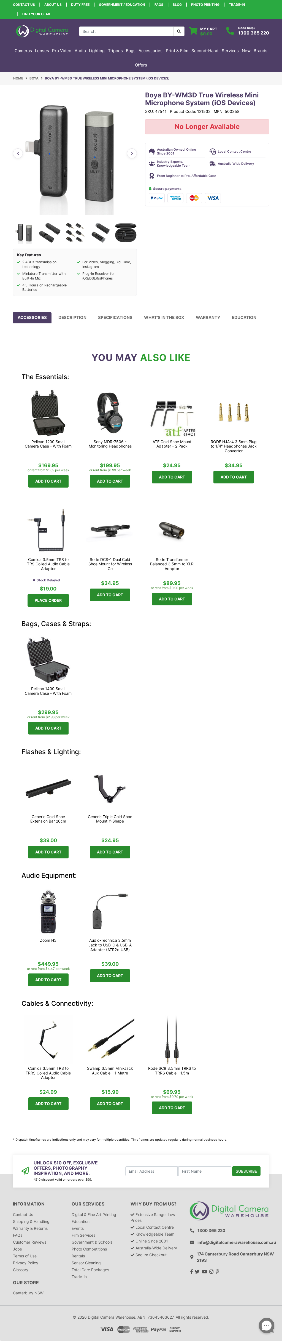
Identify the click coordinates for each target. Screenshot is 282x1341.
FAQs (158, 4)
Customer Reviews (29, 1242)
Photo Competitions (89, 1249)
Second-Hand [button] (204, 50)
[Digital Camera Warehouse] (42, 30)
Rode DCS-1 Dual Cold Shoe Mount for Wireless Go (110, 564)
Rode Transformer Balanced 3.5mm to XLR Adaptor (172, 564)
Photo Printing (205, 4)
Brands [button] (260, 50)
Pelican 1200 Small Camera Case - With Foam (48, 444)
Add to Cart (48, 481)
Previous (18, 153)
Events (78, 1228)
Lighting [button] (97, 50)
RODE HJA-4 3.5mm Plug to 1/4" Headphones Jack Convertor (234, 446)
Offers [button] (141, 65)
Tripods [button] (115, 50)
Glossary (20, 1269)
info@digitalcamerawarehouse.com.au (236, 1242)
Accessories (32, 317)
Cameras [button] (23, 50)
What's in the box (164, 317)
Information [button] (29, 1204)
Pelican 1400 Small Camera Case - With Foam (48, 691)
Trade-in (79, 1276)
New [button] (246, 50)
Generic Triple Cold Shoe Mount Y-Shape (110, 819)
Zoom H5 (48, 940)
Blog (177, 4)
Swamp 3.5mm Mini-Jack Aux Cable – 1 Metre (110, 1070)
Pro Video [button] (61, 50)
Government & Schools (92, 1242)
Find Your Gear (36, 14)
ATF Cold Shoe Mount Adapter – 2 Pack (172, 444)
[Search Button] (179, 31)
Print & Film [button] (177, 50)
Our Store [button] (26, 1282)
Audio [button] (80, 50)
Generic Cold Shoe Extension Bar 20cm (48, 819)
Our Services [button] (88, 1204)
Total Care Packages (90, 1269)
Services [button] (230, 50)
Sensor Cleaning (86, 1262)
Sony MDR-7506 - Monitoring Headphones (110, 444)
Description (72, 317)
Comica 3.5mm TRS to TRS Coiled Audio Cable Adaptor (48, 564)
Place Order (48, 600)
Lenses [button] (42, 50)
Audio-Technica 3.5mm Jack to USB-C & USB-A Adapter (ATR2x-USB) (110, 945)
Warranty (208, 317)
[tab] (32, 317)
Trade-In (237, 4)
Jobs (17, 1249)
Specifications (115, 317)
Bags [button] (130, 50)
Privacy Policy (25, 1262)
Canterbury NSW (28, 1293)
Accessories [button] (150, 50)
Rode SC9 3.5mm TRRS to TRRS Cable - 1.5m (172, 1070)
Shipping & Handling (31, 1221)
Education (244, 317)
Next (132, 153)
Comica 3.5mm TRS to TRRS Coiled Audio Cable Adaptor (48, 1073)
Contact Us (24, 4)
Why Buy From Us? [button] (154, 1204)
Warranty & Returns (30, 1228)
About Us (53, 4)
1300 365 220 (253, 33)
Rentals (78, 1256)
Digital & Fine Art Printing (94, 1214)
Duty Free (80, 4)
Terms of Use (25, 1256)
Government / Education (122, 4)
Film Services (83, 1235)
